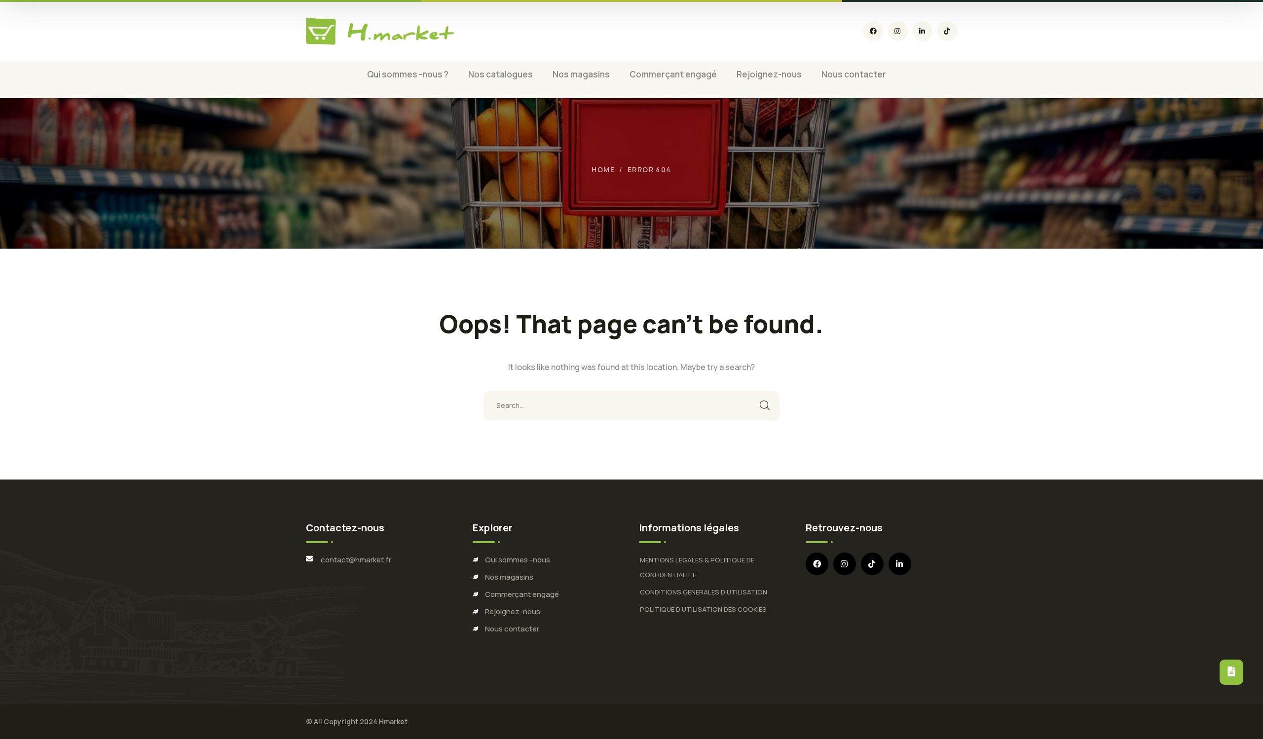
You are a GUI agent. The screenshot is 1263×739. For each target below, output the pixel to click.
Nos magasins (509, 577)
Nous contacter (512, 629)
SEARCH (764, 405)
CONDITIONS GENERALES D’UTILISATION (703, 592)
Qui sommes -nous (517, 559)
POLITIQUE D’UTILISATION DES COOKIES (703, 609)
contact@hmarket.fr (356, 559)
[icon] (873, 31)
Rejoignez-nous (512, 611)
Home (603, 169)
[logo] (380, 31)
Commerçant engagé (522, 594)
